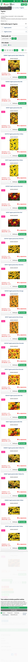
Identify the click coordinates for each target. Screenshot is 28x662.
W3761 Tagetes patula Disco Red (14, 212)
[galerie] (25, 50)
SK (26, 1)
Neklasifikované (14, 614)
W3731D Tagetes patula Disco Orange (14, 291)
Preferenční (9, 613)
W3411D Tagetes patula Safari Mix (14, 395)
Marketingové (5, 614)
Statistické (17, 613)
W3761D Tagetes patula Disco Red (14, 186)
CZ (23, 1)
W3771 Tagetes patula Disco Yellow (14, 160)
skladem (5, 45)
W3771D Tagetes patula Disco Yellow (14, 134)
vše (10, 45)
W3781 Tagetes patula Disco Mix (14, 107)
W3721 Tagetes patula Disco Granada (14, 369)
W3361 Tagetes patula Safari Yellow (14, 526)
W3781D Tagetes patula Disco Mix (14, 81)
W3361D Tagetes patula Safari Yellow (14, 500)
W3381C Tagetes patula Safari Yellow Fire (14, 55)
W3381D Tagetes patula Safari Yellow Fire (14, 448)
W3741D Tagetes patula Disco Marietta (14, 238)
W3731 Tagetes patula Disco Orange (14, 317)
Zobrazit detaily (25, 613)
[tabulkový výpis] (23, 50)
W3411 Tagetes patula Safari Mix (14, 421)
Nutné (3, 613)
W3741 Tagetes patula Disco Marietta (14, 264)
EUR (17, 1)
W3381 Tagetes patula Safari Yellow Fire (14, 474)
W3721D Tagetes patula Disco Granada (14, 343)
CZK (21, 1)
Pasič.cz (6, 4)
